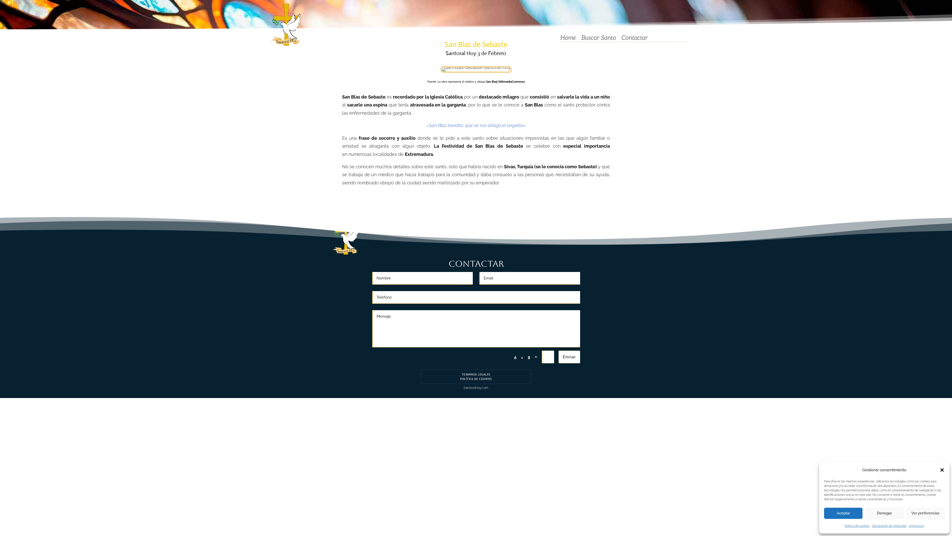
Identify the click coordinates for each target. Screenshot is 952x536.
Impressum (916, 526)
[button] (942, 470)
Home (568, 38)
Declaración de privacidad (889, 526)
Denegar (884, 513)
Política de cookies (857, 526)
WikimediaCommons (511, 82)
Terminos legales (476, 374)
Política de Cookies (476, 379)
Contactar (635, 38)
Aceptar (843, 513)
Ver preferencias (925, 513)
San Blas (491, 82)
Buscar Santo (598, 38)
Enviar (569, 357)
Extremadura (419, 154)
